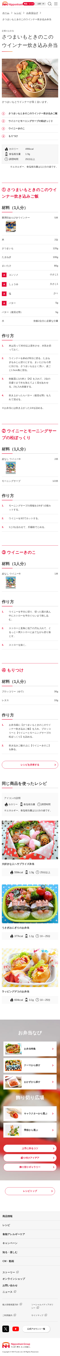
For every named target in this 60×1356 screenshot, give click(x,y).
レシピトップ (30, 1191)
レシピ (6, 1225)
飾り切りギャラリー (30, 1167)
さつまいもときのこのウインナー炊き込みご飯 (33, 113)
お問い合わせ (10, 1285)
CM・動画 (8, 1261)
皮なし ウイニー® (11, 459)
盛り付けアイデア (30, 1157)
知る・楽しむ (10, 1252)
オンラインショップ (13, 1278)
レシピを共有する (30, 764)
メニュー (56, 4)
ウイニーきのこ (16, 128)
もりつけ (13, 136)
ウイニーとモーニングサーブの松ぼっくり (30, 121)
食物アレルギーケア (13, 1234)
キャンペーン (10, 1243)
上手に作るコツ (30, 1148)
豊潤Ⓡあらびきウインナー (16, 217)
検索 (50, 4)
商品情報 (7, 1216)
